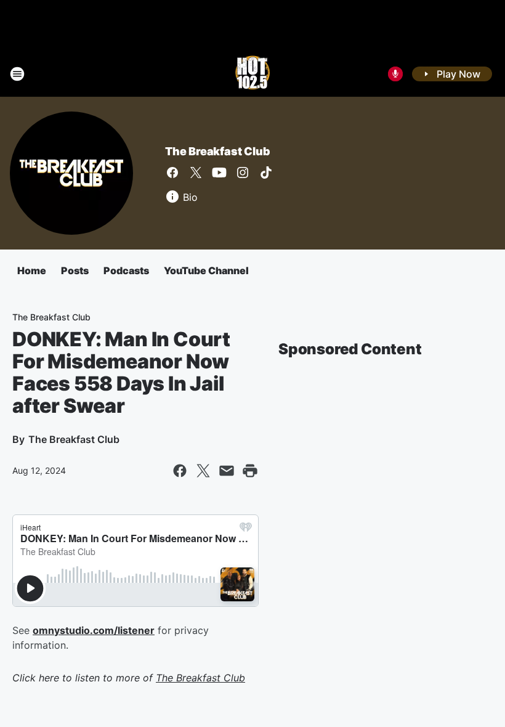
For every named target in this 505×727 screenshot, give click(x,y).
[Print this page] (250, 470)
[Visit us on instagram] (242, 172)
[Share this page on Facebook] (179, 470)
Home (31, 270)
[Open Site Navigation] (17, 74)
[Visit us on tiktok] (266, 172)
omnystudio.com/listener (94, 630)
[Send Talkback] (395, 74)
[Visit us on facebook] (172, 172)
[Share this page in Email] (226, 470)
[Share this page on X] (203, 470)
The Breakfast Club (217, 151)
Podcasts (126, 270)
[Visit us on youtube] (219, 172)
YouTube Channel (206, 270)
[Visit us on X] (195, 172)
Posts (75, 270)
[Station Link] (252, 74)
